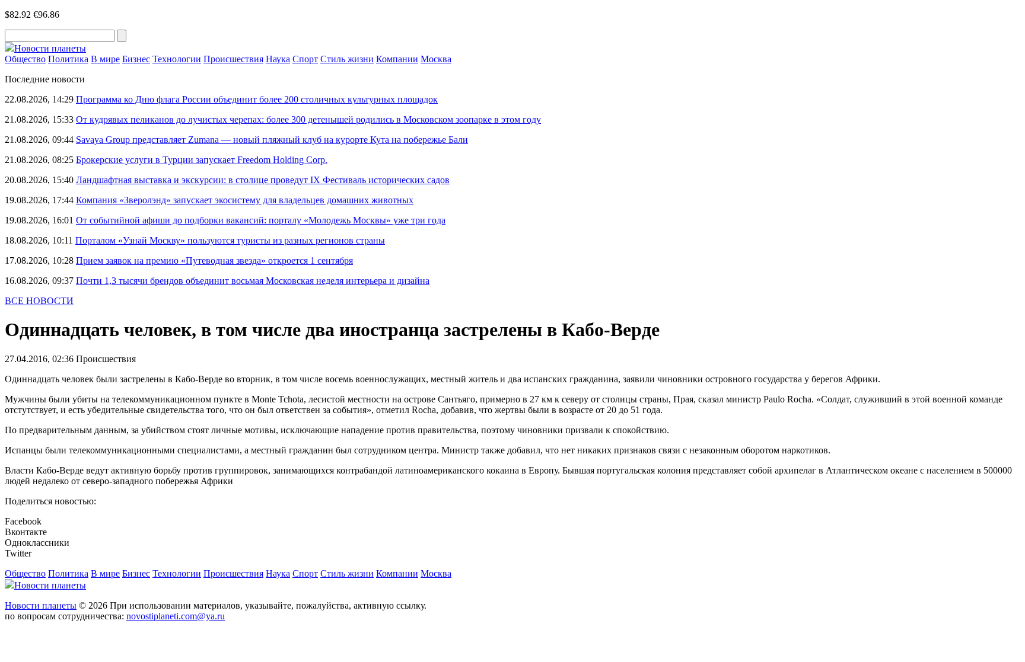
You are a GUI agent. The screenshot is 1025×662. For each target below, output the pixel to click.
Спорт (305, 59)
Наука (278, 59)
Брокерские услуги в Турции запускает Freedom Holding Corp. (201, 160)
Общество (25, 59)
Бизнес (136, 59)
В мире (105, 59)
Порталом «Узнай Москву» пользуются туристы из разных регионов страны (230, 240)
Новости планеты (41, 605)
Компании (397, 59)
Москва (436, 59)
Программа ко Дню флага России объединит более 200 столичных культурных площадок (257, 99)
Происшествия (233, 59)
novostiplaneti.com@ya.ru (175, 616)
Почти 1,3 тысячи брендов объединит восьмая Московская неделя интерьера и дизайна (252, 281)
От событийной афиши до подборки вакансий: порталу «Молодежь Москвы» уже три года (260, 220)
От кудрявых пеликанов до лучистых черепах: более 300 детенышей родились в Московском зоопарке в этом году (308, 119)
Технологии (176, 59)
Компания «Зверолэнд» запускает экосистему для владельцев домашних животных (244, 200)
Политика (68, 59)
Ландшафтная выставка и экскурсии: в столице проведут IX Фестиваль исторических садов (263, 180)
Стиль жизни (347, 59)
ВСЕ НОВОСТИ (39, 301)
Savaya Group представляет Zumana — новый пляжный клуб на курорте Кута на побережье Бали (272, 140)
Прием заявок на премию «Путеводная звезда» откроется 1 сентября (214, 260)
